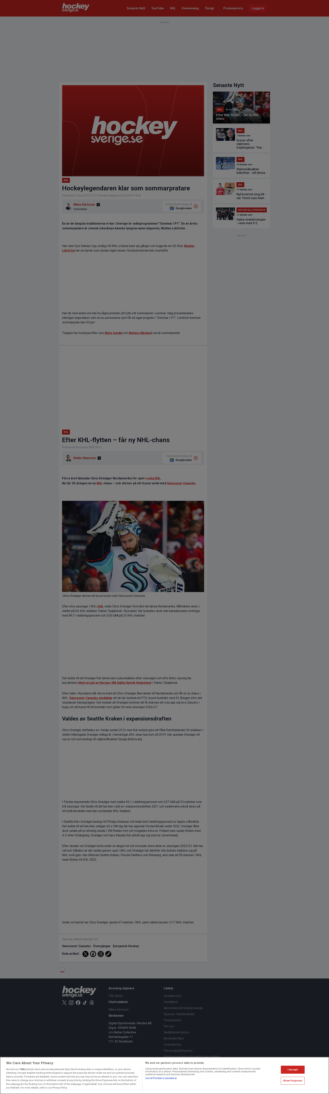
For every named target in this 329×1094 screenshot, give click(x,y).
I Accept (293, 1069)
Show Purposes (292, 1080)
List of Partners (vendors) (161, 1078)
